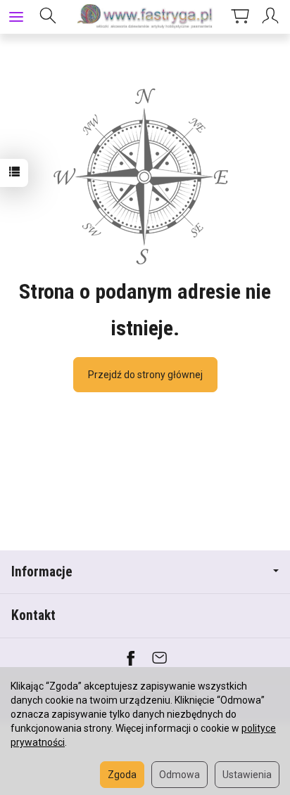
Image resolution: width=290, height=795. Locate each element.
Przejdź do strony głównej (145, 374)
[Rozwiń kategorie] (16, 17)
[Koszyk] (240, 17)
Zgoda (122, 774)
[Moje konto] (272, 17)
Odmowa (179, 774)
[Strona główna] (145, 17)
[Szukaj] (47, 17)
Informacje (41, 572)
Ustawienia (247, 774)
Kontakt (33, 615)
